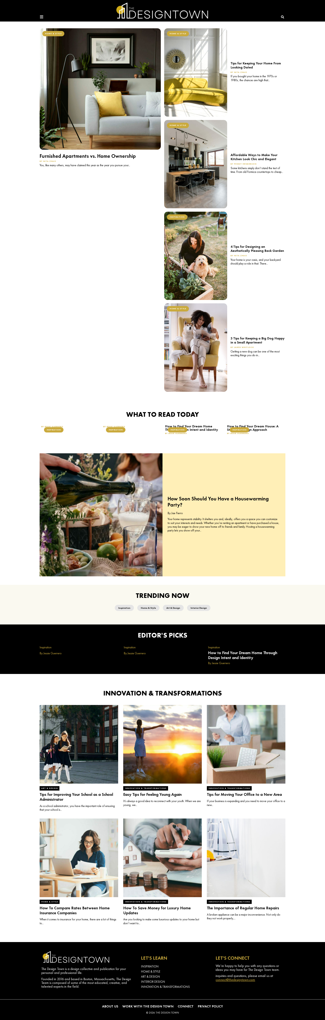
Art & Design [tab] (173, 607)
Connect (185, 1006)
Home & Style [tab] (148, 607)
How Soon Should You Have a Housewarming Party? (218, 502)
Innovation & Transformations (145, 788)
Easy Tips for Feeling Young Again (152, 794)
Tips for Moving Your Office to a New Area (244, 794)
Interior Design (153, 982)
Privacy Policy (210, 1006)
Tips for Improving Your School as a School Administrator (76, 797)
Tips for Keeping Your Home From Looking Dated (256, 65)
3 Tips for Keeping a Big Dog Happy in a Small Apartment (258, 340)
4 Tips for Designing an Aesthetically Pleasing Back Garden (257, 248)
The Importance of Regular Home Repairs (243, 908)
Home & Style (53, 33)
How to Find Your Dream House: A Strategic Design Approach (252, 428)
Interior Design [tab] (199, 607)
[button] (282, 17)
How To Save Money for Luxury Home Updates (157, 910)
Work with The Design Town (148, 1006)
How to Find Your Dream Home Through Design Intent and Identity (191, 428)
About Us (110, 1006)
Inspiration (177, 217)
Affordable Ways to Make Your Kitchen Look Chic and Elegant (254, 157)
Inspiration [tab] (124, 607)
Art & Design (49, 788)
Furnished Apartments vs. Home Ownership (88, 156)
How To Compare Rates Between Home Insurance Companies (75, 910)
